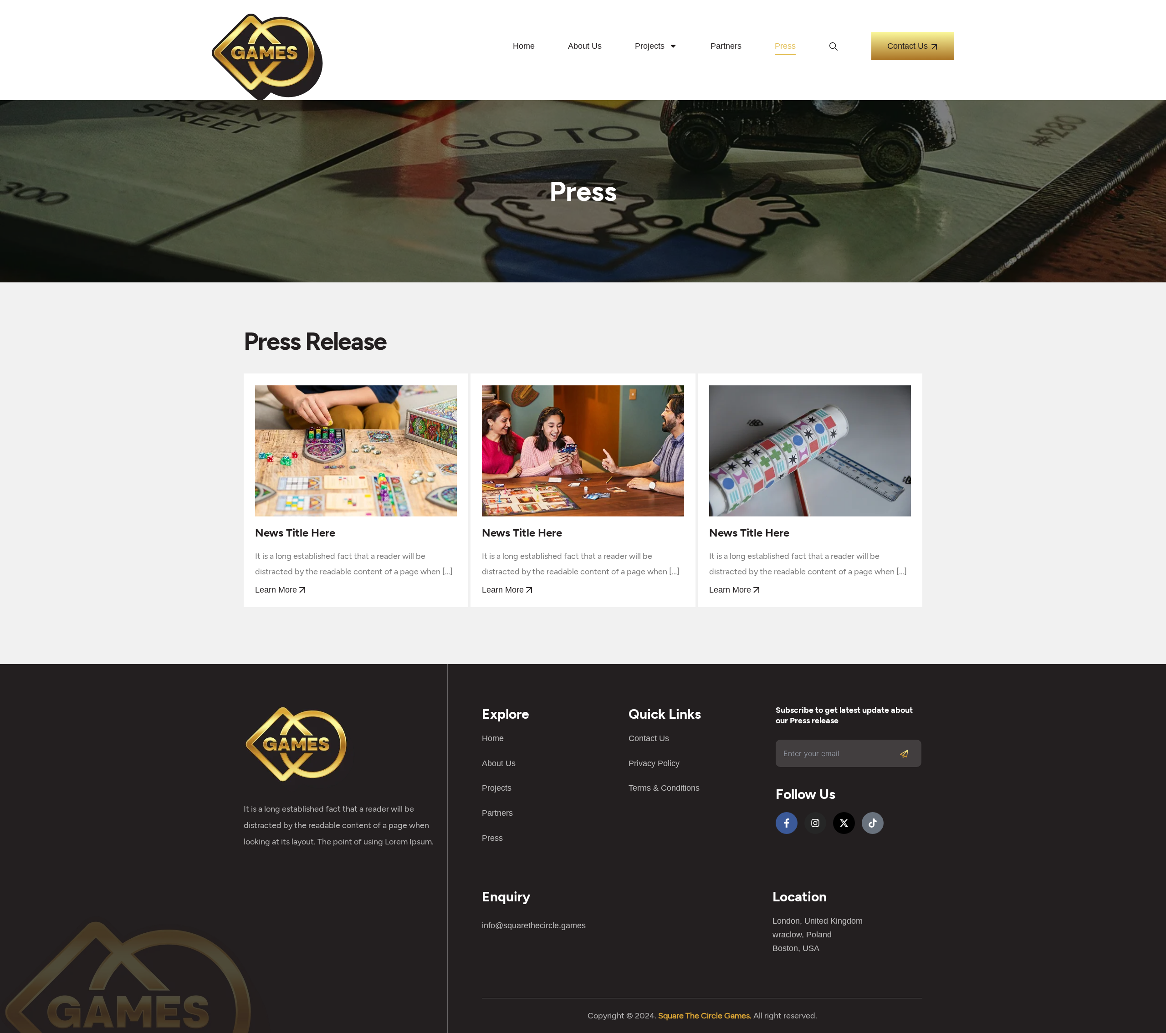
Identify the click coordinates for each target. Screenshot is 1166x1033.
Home (524, 46)
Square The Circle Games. (705, 1016)
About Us (585, 46)
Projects (650, 46)
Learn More (277, 590)
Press (785, 46)
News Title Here (295, 532)
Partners (726, 46)
